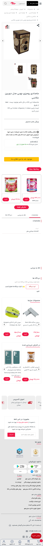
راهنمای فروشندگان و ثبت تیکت (31, 486)
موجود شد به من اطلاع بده (21, 159)
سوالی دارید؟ (36, 536)
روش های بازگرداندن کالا (14, 489)
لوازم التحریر (32, 13)
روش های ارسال (36, 498)
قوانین (19, 479)
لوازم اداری (22, 13)
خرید (26, 199)
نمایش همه (21, 207)
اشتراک (11, 435)
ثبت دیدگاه (32, 287)
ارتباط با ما (18, 482)
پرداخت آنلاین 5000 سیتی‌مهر (32, 489)
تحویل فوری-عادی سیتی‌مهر (32, 508)
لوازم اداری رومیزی (9, 13)
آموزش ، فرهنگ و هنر (17, 9)
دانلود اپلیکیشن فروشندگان (32, 482)
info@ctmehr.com (35, 531)
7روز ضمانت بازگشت (35, 502)
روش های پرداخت (16, 486)
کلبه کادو (33, 142)
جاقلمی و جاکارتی (31, 17)
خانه (38, 9)
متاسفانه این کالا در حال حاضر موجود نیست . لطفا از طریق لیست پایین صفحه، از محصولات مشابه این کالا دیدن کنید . (22, 107)
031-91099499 (36, 520)
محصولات (30, 9)
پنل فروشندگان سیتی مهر (33, 479)
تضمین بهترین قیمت (34, 505)
